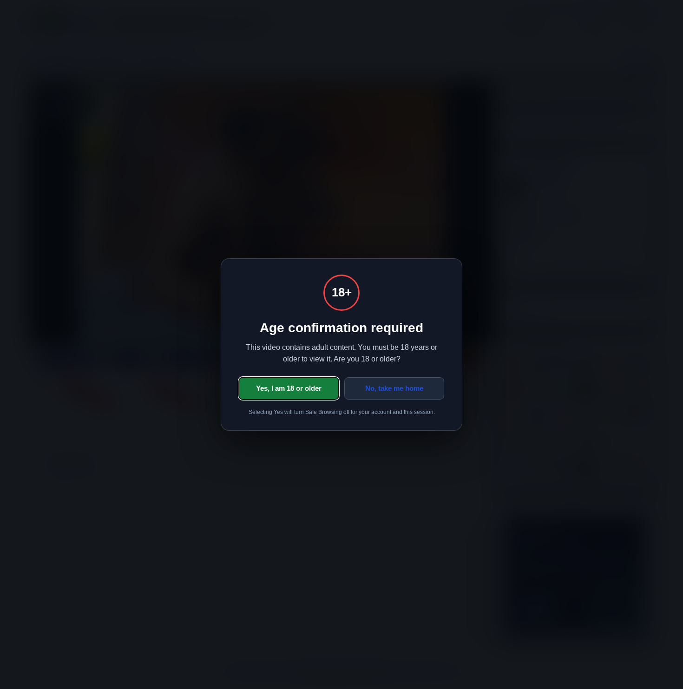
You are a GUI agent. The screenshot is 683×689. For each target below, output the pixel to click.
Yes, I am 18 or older (289, 388)
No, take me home (394, 388)
